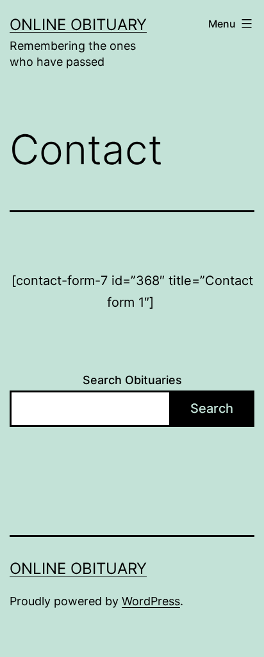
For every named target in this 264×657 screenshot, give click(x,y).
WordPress (151, 601)
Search (211, 408)
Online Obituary (78, 24)
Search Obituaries (132, 380)
